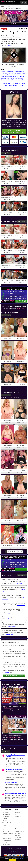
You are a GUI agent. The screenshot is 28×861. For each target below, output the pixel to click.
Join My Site (20, 308)
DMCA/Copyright (6, 838)
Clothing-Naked (5, 78)
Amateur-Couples (19, 80)
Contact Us (18, 816)
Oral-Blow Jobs (10, 80)
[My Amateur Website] (14, 725)
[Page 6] (18, 551)
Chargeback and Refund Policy (6, 843)
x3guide (8, 619)
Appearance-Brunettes (7, 73)
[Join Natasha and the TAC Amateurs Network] (5, 137)
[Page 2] (16, 551)
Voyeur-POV (14, 78)
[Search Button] (22, 2)
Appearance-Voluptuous (13, 75)
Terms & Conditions (7, 833)
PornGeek (19, 583)
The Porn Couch (21, 605)
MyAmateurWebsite (13, 737)
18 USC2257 (5, 831)
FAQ (16, 814)
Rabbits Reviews (12, 626)
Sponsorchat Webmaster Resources (18, 839)
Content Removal (7, 840)
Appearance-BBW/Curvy (7, 76)
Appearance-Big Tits (20, 71)
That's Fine (12, 860)
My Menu (14, 23)
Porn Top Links (9, 634)
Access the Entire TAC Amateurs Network (14, 131)
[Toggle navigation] (25, 2)
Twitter (4, 825)
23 (21, 552)
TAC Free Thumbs (7, 823)
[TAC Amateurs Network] (7, 2)
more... (9, 45)
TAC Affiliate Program (18, 834)
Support (17, 812)
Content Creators (19, 831)
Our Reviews (5, 812)
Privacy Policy (20, 858)
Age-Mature (10, 71)
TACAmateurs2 (8, 708)
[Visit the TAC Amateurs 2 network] (13, 695)
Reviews (7, 672)
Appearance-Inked (19, 76)
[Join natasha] (14, 55)
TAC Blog (4, 820)
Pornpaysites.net (10, 613)
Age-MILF (3, 71)
